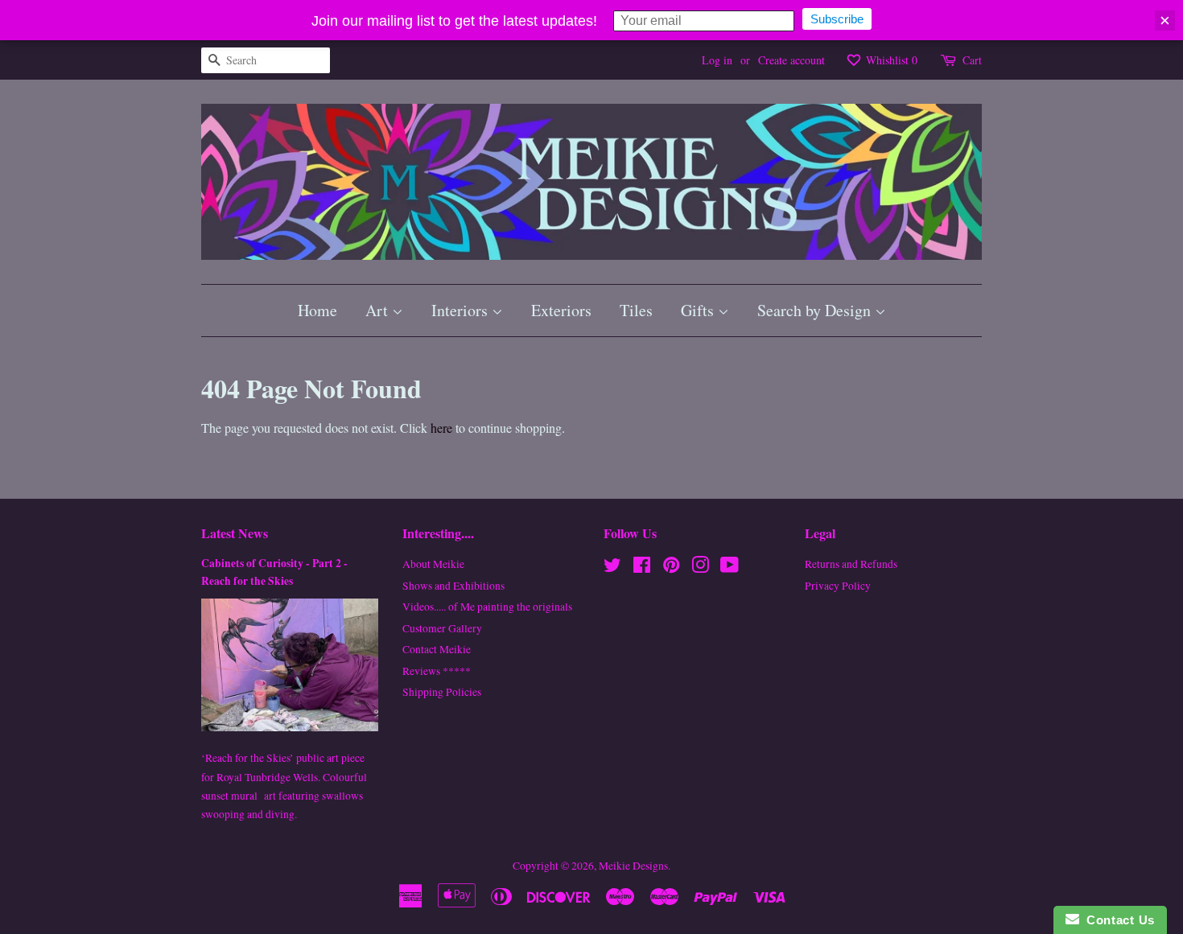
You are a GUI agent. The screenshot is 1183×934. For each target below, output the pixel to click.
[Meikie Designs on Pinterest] (671, 568)
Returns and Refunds (851, 564)
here (441, 427)
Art (378, 310)
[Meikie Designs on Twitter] (612, 568)
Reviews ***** (436, 671)
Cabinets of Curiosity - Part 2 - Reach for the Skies (274, 572)
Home (317, 310)
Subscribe (837, 19)
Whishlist (890, 60)
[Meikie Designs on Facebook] (642, 568)
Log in (717, 60)
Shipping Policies (441, 692)
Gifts (699, 310)
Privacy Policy (838, 585)
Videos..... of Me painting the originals (487, 606)
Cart (972, 60)
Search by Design (816, 310)
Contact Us (1117, 920)
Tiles (636, 310)
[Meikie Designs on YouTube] (729, 568)
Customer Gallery (442, 628)
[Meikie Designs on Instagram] (700, 568)
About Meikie (433, 564)
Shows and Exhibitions (453, 585)
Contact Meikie (436, 649)
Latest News (234, 533)
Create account (791, 60)
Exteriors (561, 310)
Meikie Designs (633, 865)
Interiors (461, 310)
